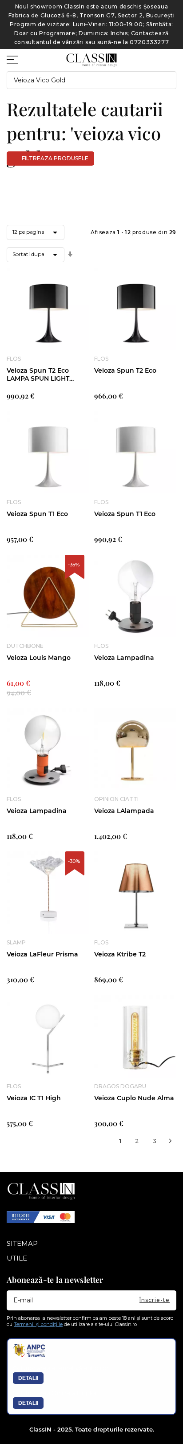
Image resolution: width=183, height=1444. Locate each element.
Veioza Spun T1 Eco (37, 514)
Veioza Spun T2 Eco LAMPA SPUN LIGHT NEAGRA (38, 374)
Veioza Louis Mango (39, 658)
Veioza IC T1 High (34, 1098)
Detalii (28, 1378)
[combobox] (91, 80)
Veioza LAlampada (124, 811)
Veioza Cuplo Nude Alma (134, 1098)
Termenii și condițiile (38, 1324)
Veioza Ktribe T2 (120, 954)
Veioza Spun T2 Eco (125, 370)
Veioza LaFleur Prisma (42, 954)
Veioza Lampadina (124, 658)
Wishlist (154, 56)
